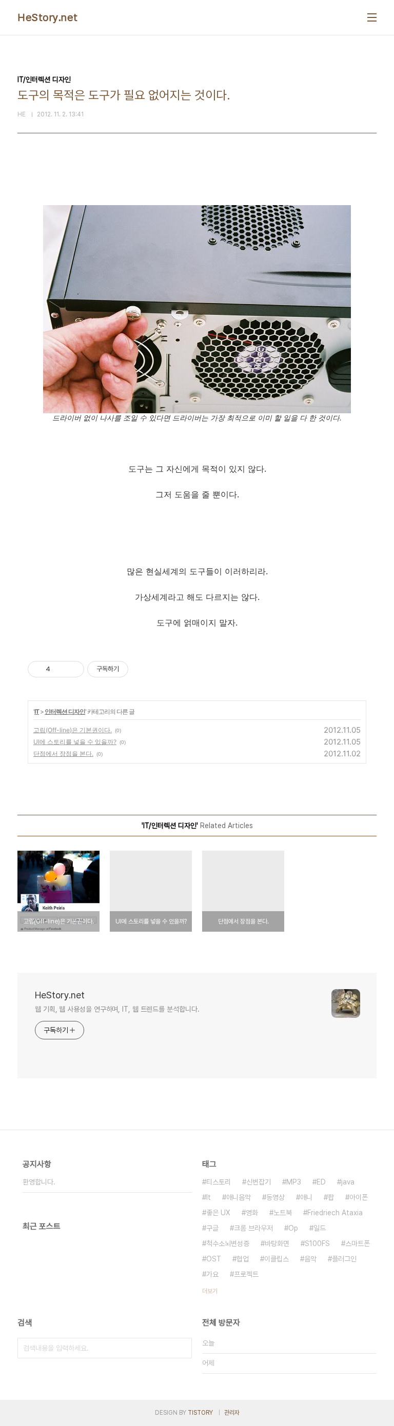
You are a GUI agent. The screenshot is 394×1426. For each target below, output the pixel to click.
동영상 (275, 1197)
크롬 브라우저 (253, 1228)
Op (293, 1228)
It (208, 1197)
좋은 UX (218, 1213)
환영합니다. (39, 1182)
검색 (181, 1348)
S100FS (317, 1243)
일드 (319, 1228)
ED (321, 1182)
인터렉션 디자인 (65, 711)
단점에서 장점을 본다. (63, 753)
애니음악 (238, 1197)
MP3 (293, 1182)
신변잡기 (258, 1182)
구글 (212, 1228)
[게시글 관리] (72, 669)
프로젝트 (246, 1274)
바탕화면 (277, 1243)
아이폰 (358, 1197)
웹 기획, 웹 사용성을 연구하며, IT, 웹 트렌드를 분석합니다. (117, 1009)
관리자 (232, 1412)
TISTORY (200, 1412)
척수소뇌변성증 (227, 1243)
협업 (243, 1259)
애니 (306, 1197)
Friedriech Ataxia (335, 1213)
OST (213, 1259)
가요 (212, 1274)
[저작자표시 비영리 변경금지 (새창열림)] (142, 669)
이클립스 (276, 1259)
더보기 (210, 1291)
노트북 (282, 1213)
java (347, 1182)
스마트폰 (357, 1243)
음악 (310, 1259)
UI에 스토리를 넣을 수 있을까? (74, 742)
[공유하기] (59, 669)
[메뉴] (372, 17)
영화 (252, 1213)
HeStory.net (47, 17)
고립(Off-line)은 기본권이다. (72, 730)
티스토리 (218, 1182)
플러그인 (344, 1259)
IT (36, 711)
